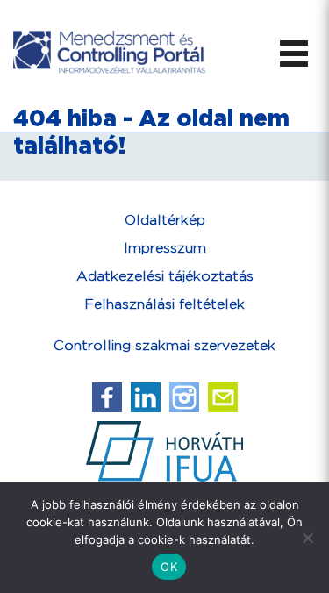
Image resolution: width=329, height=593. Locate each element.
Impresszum (165, 248)
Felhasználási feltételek (164, 304)
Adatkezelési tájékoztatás (165, 276)
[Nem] (307, 538)
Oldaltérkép (165, 220)
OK (169, 567)
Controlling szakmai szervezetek (164, 346)
